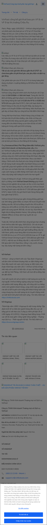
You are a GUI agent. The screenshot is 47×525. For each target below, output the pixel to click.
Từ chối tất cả (23, 514)
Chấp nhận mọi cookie (23, 521)
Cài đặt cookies (23, 508)
